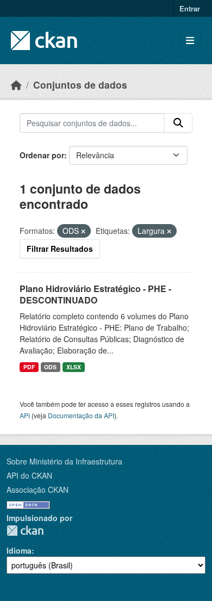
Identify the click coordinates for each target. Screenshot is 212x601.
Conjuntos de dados (80, 84)
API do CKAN (29, 475)
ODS (50, 367)
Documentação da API (81, 415)
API (25, 415)
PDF (29, 367)
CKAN (25, 530)
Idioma (19, 550)
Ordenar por (42, 155)
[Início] (16, 84)
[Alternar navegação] (190, 40)
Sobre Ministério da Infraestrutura (64, 461)
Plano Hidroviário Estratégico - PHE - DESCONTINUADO (95, 294)
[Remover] (83, 231)
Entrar (189, 8)
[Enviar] (178, 123)
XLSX (73, 367)
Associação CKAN (37, 489)
